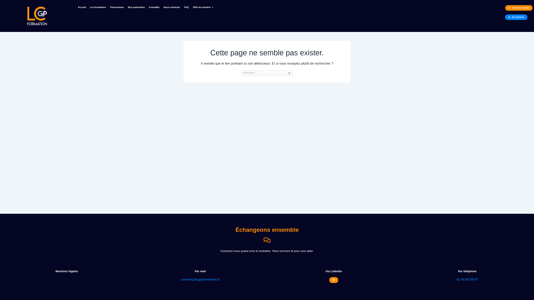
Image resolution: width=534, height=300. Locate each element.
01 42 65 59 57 (467, 279)
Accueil (82, 7)
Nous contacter (172, 7)
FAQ (186, 7)
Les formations (98, 7)
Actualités (154, 7)
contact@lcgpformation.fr (200, 279)
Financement (117, 7)
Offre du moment (202, 7)
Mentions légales (66, 271)
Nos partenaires (136, 7)
